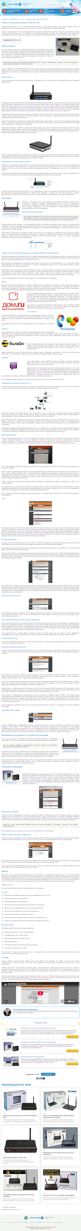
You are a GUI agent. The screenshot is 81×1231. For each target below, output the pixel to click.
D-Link (22, 19)
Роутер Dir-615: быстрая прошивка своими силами (70, 750)
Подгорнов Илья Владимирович (25, 1009)
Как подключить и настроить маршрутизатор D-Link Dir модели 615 (11, 215)
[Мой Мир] (42, 1078)
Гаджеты (68, 11)
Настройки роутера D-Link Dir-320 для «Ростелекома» (11, 782)
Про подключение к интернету (14, 11)
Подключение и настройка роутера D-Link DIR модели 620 (58, 1153)
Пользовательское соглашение (20, 1222)
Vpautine (14, 4)
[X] (44, 1078)
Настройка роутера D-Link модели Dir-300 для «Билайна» (18, 1195)
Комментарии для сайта (11, 1209)
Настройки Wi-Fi (33, 11)
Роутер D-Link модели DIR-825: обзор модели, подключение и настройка (58, 1116)
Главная (5, 19)
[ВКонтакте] (37, 1078)
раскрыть (17, 40)
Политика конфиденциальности (37, 1222)
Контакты (9, 1222)
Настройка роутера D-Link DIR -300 (14, 1157)
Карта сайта (49, 1222)
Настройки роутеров (14, 19)
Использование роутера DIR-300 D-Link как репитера (38, 1028)
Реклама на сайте (58, 1222)
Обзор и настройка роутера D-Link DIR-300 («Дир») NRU (20, 1116)
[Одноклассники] (39, 1078)
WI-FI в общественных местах (49, 11)
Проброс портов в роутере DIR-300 (32, 1056)
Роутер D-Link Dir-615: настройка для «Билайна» (59, 1195)
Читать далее (72, 1036)
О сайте (3, 1222)
